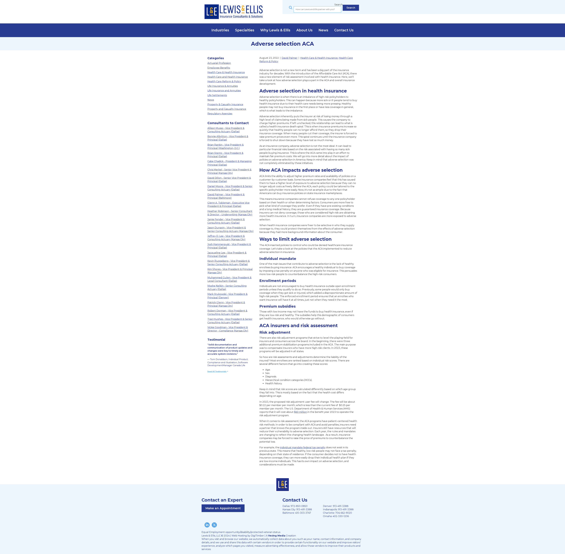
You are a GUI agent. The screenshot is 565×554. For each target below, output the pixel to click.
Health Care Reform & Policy (224, 81)
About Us (304, 30)
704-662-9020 (343, 512)
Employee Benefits (218, 67)
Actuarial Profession (219, 63)
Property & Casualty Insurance (225, 104)
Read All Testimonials (216, 371)
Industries (220, 30)
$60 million (300, 412)
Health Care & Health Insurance (226, 72)
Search (338, 4)
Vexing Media (276, 535)
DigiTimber (257, 535)
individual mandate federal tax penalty (302, 447)
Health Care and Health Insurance (227, 77)
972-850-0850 (299, 506)
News (323, 30)
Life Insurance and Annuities (224, 90)
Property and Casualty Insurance (226, 109)
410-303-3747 (303, 512)
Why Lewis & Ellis (275, 30)
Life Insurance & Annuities (222, 86)
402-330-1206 (341, 516)
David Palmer (290, 58)
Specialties (244, 30)
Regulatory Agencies (219, 113)
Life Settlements (217, 95)
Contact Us (344, 30)
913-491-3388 (304, 509)
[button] (351, 8)
